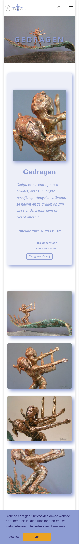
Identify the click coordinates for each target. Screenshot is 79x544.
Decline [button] (14, 536)
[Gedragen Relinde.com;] (39, 336)
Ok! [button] (37, 536)
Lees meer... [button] (60, 526)
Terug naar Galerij (39, 256)
